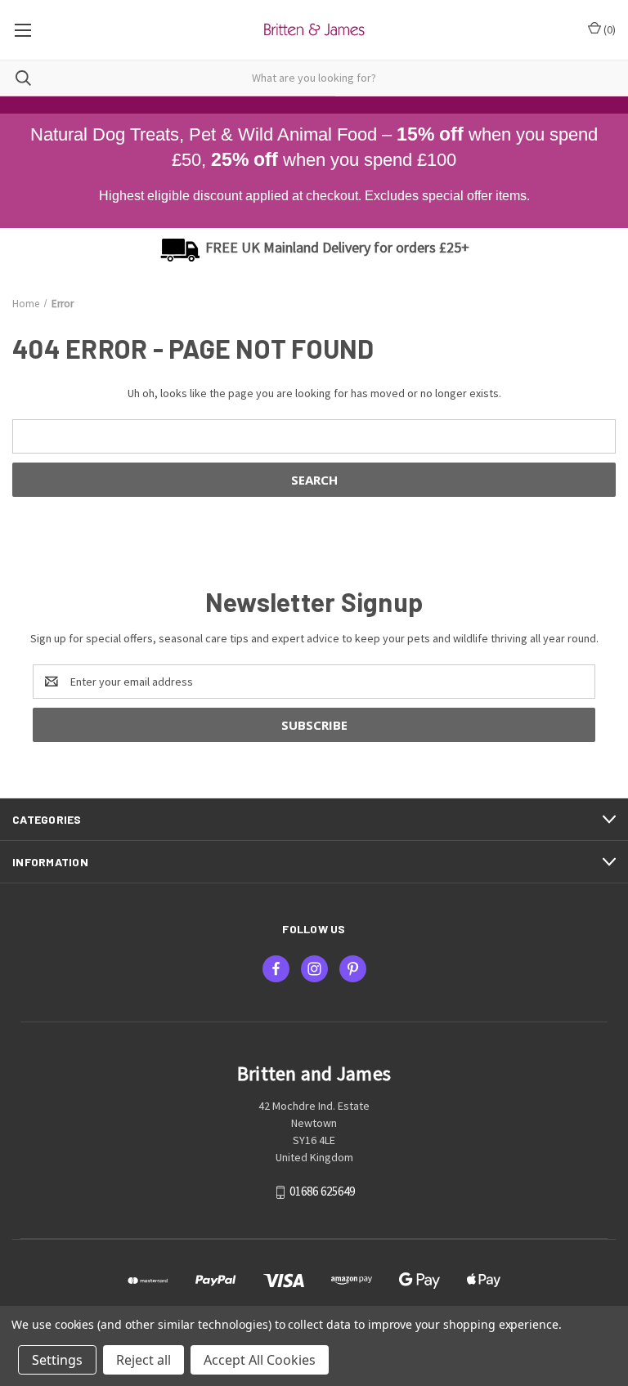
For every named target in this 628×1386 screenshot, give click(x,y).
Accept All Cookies (260, 1360)
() (608, 29)
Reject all (143, 1360)
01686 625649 (322, 1191)
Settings (57, 1360)
